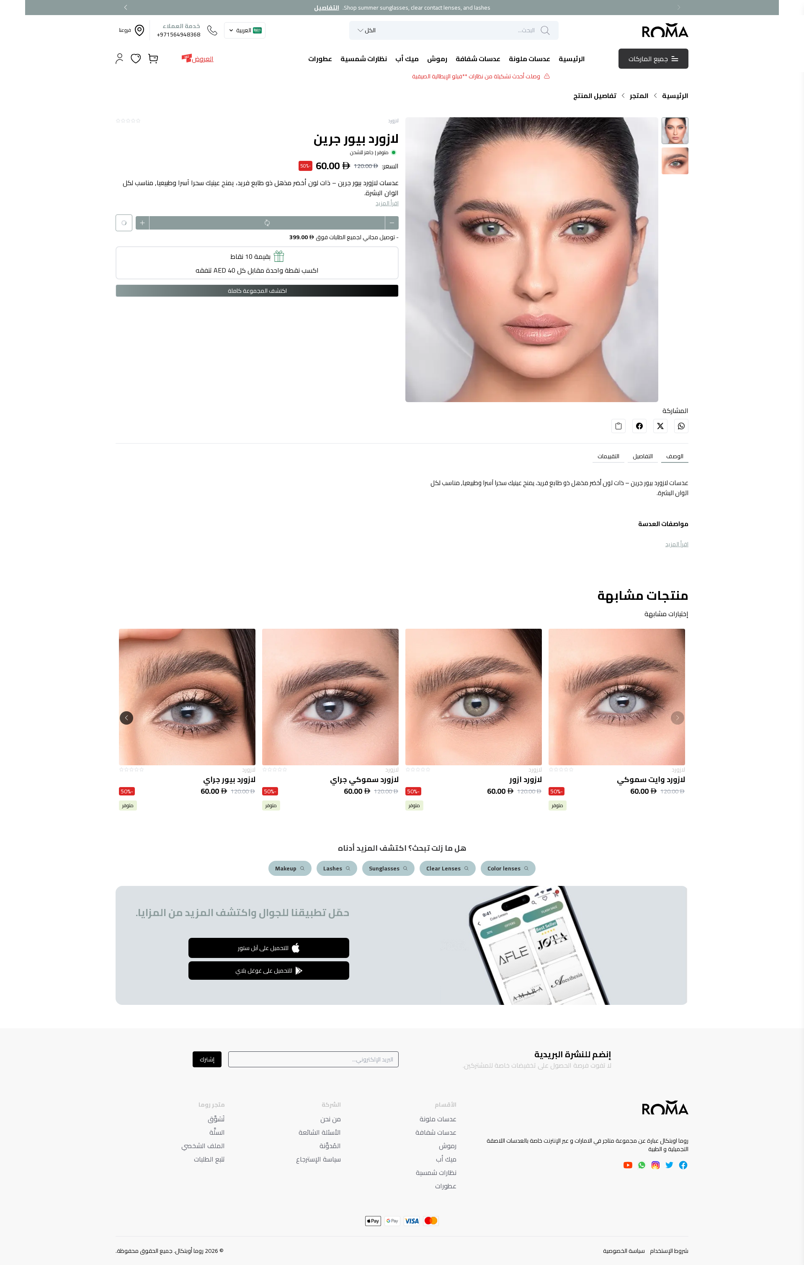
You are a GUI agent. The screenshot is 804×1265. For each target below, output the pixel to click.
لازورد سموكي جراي (507, 779)
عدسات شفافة (435, 1132)
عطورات (445, 1186)
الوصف (674, 456)
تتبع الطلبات (209, 1159)
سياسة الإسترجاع (318, 1159)
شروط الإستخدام (669, 1251)
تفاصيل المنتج (594, 95)
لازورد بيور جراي (372, 779)
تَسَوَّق (216, 1119)
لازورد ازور (669, 779)
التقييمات (608, 456)
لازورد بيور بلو (232, 779)
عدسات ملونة (438, 1119)
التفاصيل (326, 7)
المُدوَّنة (330, 1145)
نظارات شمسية (436, 1172)
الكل (370, 30)
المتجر (639, 95)
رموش (447, 1145)
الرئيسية (675, 95)
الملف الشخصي (203, 1145)
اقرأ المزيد (387, 203)
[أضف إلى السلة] (617, 697)
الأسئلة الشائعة (320, 1132)
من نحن (330, 1119)
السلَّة (217, 1132)
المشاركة (675, 410)
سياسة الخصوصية (624, 1251)
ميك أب (446, 1159)
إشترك (207, 1059)
